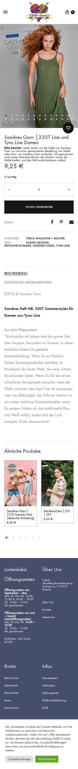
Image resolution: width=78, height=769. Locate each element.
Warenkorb (11, 685)
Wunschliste (11, 693)
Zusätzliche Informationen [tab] (28, 282)
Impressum (48, 617)
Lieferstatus (48, 685)
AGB (45, 707)
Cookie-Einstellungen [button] (19, 759)
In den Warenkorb (39, 207)
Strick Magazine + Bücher (45, 238)
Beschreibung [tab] (16, 273)
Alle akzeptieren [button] (47, 759)
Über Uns (48, 602)
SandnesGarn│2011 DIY (57, 513)
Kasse (7, 700)
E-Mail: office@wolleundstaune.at (57, 582)
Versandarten (50, 678)
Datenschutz (11, 707)
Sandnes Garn (43, 245)
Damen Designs (37, 242)
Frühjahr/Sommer (17, 245)
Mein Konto (11, 678)
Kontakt (46, 609)
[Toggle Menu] (5, 12)
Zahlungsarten (50, 693)
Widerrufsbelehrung (54, 700)
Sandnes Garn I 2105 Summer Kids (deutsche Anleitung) (20, 514)
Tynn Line (63, 245)
